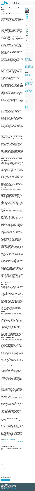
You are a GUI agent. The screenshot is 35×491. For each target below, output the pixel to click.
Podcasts (26, 105)
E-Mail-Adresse (3, 468)
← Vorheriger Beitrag (4, 441)
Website (2, 472)
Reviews (5, 437)
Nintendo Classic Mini (28, 75)
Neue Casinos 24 (28, 59)
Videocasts (27, 108)
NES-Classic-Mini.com (8, 488)
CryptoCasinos (27, 58)
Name (2, 464)
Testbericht (13, 439)
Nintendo (13, 487)
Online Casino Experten (29, 65)
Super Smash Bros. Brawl (8, 439)
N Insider (13, 488)
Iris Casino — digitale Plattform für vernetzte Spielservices (28, 95)
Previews (26, 106)
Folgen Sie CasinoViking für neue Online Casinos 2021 (29, 67)
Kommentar (3, 451)
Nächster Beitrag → (20, 441)
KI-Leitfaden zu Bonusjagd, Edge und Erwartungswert (28, 84)
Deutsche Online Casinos (29, 54)
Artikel (26, 101)
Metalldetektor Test (28, 74)
